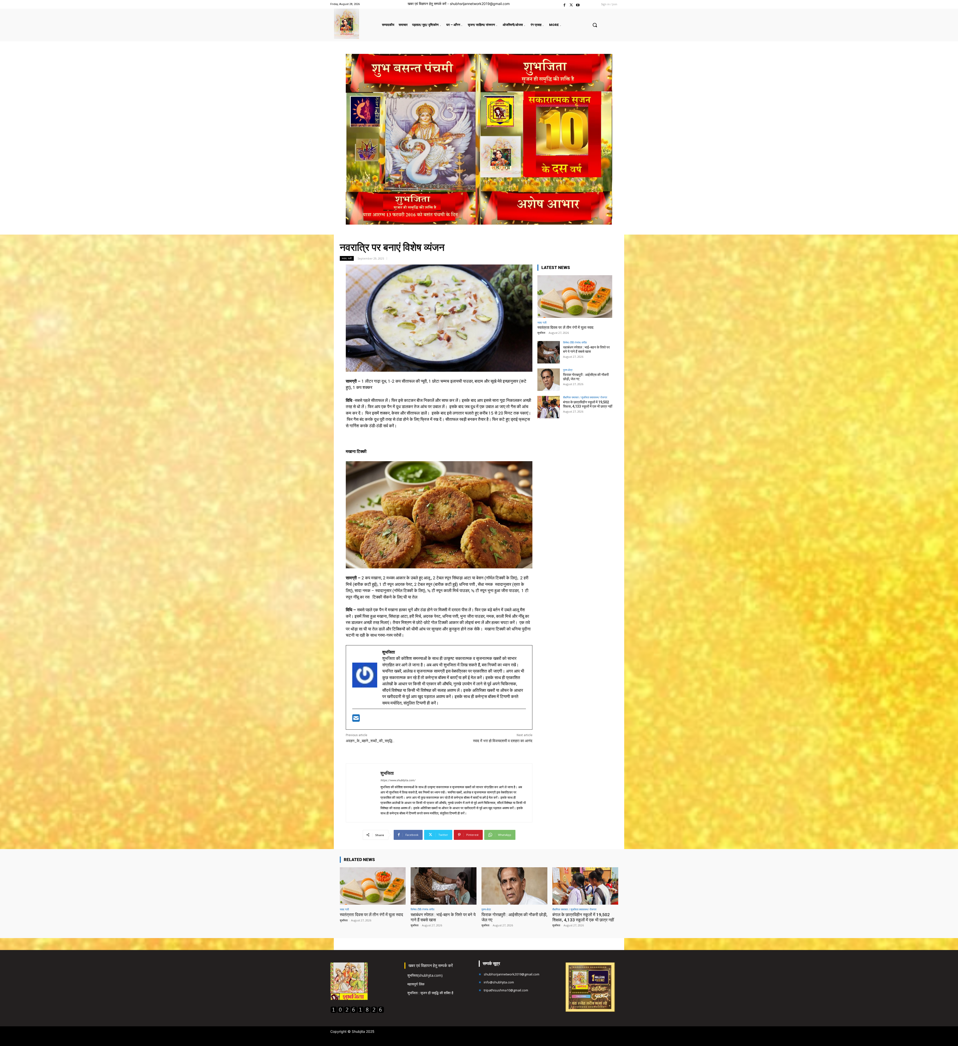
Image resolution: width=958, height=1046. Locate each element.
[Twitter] (571, 4)
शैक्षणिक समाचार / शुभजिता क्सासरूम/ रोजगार (585, 397)
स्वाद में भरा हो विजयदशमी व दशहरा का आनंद (502, 741)
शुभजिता (387, 773)
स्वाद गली (347, 258)
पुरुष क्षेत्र (568, 369)
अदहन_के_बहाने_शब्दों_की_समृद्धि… (370, 741)
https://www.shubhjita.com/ (397, 780)
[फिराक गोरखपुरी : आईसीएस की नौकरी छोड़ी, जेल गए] (548, 379)
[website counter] (357, 1012)
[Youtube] (578, 4)
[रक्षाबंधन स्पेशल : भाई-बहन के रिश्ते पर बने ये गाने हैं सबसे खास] (548, 352)
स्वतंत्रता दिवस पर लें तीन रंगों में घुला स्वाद (565, 327)
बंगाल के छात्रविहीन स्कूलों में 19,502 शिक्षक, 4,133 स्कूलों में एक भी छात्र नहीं (587, 404)
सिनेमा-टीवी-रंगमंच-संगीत (575, 342)
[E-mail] (356, 719)
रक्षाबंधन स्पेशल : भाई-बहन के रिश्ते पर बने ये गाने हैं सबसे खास (586, 349)
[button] (595, 25)
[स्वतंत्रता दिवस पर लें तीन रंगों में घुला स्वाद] (574, 296)
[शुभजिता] (363, 793)
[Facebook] (564, 4)
